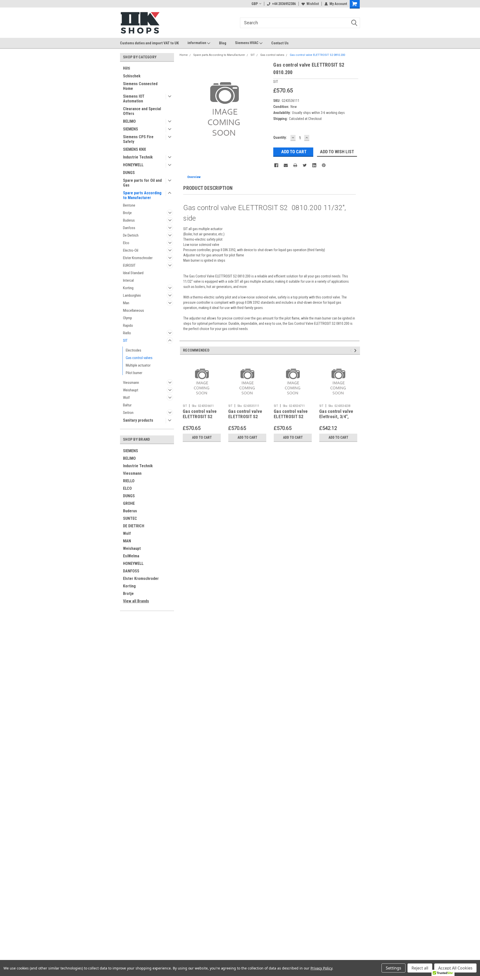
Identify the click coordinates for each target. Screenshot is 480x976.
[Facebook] (276, 165)
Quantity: (280, 137)
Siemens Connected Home (140, 86)
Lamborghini (132, 295)
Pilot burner (134, 373)
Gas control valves (139, 358)
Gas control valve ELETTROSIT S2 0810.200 (317, 55)
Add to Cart (202, 437)
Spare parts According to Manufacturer (142, 195)
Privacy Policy (321, 968)
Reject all (420, 968)
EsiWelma (131, 556)
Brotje (127, 213)
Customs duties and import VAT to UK (149, 43)
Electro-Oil (130, 250)
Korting (128, 288)
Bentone (129, 205)
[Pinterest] (324, 165)
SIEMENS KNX (134, 149)
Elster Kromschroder (137, 258)
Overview (193, 177)
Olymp (127, 318)
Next (356, 350)
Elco (126, 243)
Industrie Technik (138, 157)
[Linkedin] (314, 165)
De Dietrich (130, 235)
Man (126, 303)
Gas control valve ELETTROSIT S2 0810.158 (199, 416)
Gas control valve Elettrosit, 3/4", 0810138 (336, 416)
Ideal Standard (133, 273)
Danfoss (129, 228)
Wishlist (312, 4)
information (197, 43)
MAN (127, 541)
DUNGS (129, 172)
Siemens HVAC (247, 43)
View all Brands (136, 601)
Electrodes (133, 350)
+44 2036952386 (284, 4)
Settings (393, 968)
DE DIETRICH (133, 526)
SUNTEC (130, 518)
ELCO (127, 488)
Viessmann (131, 382)
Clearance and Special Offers (142, 111)
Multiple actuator (138, 365)
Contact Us (279, 43)
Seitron (128, 412)
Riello (127, 333)
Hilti (126, 68)
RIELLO (128, 480)
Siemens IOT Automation (133, 98)
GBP (255, 4)
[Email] (286, 165)
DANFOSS (131, 571)
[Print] (295, 165)
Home (184, 55)
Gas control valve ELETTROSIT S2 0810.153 (245, 416)
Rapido (128, 325)
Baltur (127, 405)
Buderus (129, 220)
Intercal (128, 280)
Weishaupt (130, 390)
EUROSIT (129, 265)
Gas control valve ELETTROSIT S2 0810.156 (291, 416)
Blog (222, 43)
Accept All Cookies (455, 968)
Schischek (131, 76)
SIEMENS (130, 129)
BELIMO (129, 121)
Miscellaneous (133, 310)
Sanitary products (138, 420)
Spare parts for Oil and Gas (142, 183)
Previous (352, 350)
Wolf (126, 397)
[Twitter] (305, 165)
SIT (125, 340)
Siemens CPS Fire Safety (138, 139)
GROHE (129, 503)
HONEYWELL (133, 164)
